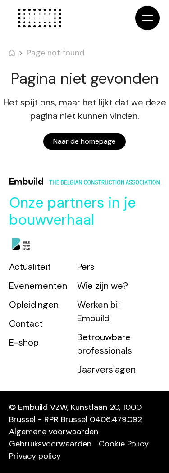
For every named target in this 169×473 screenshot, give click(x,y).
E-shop (24, 342)
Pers (86, 267)
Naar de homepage (84, 141)
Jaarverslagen (106, 369)
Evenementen (38, 285)
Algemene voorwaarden (53, 431)
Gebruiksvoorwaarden (50, 443)
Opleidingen (34, 304)
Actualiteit (30, 267)
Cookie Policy (124, 443)
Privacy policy (35, 455)
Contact (26, 323)
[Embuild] (39, 18)
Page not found (55, 52)
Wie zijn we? (102, 285)
